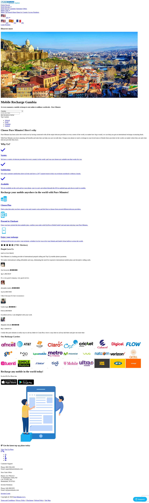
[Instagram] (5, 455)
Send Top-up (5, 9)
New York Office (6, 472)
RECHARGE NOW (7, 115)
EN (7, 17)
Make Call (4, 12)
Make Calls (5, 10)
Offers (25, 9)
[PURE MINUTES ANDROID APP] (26, 384)
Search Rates (12, 12)
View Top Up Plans (7, 449)
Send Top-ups (5, 7)
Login (3, 25)
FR (22, 23)
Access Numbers (33, 12)
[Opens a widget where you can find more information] (140, 499)
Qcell (6, 122)
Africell (7, 120)
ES (15, 23)
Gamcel (7, 126)
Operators (19, 9)
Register (7, 25)
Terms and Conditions (8, 500)
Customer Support (6, 464)
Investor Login (5, 493)
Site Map (48, 500)
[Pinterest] (5, 458)
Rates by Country (22, 12)
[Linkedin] (5, 460)
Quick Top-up (5, 5)
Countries (13, 9)
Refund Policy (39, 500)
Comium (7, 124)
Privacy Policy (20, 500)
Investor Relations (6, 485)
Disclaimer (29, 500)
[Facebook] (5, 456)
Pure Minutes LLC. (19, 497)
